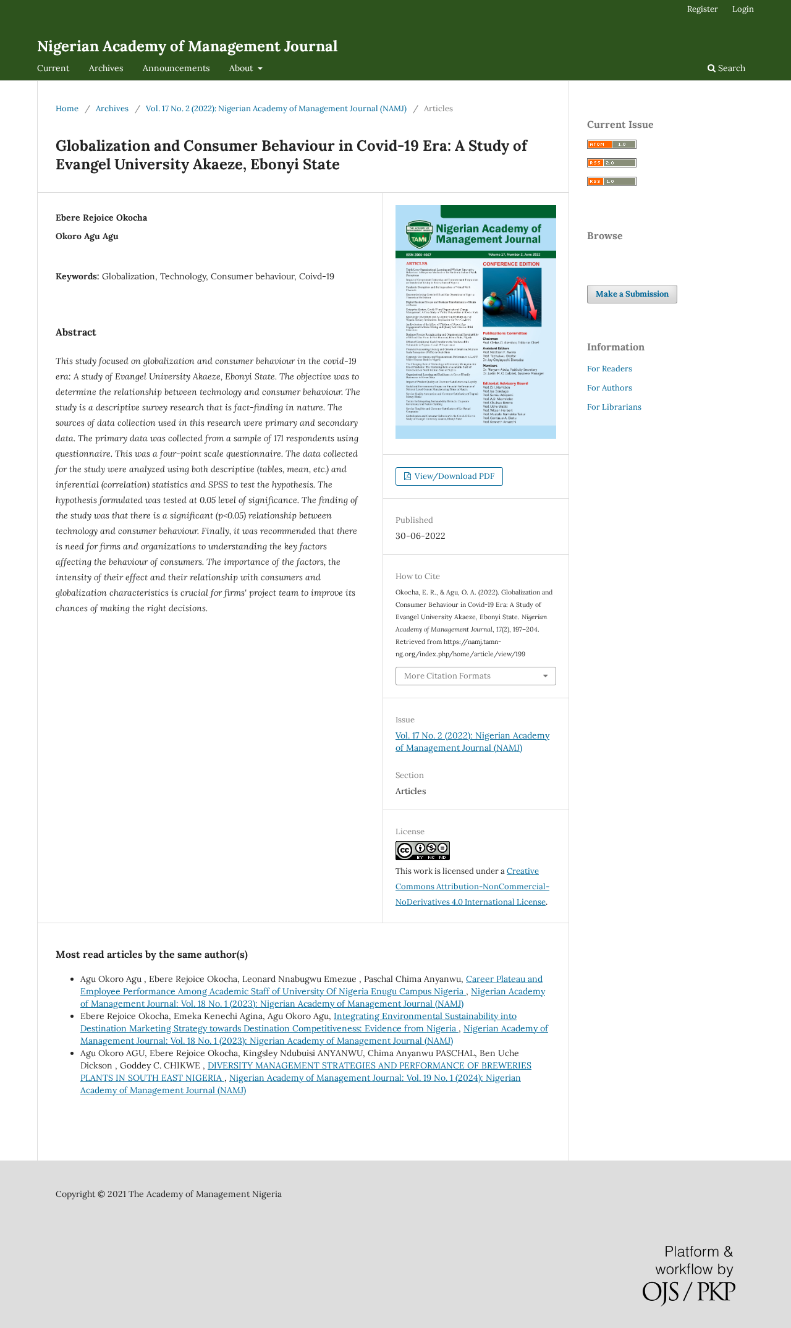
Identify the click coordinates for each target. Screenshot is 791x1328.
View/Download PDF (453, 476)
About (242, 68)
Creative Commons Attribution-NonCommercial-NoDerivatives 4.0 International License (472, 886)
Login (743, 9)
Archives (106, 68)
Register (702, 9)
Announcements (176, 68)
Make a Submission (632, 294)
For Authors (609, 388)
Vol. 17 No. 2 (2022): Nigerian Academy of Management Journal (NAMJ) (276, 108)
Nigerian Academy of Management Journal (187, 46)
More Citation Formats (447, 675)
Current (53, 68)
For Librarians (614, 407)
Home (67, 108)
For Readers (609, 368)
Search (730, 68)
